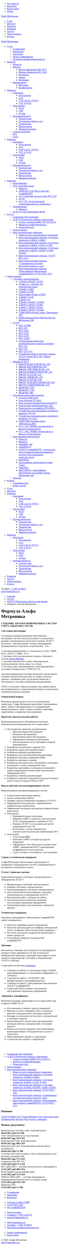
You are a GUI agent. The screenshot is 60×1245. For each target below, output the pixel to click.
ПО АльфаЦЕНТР (16, 1207)
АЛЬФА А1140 (26, 297)
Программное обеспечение (26, 436)
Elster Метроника (9, 16)
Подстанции (25, 95)
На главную (13, 3)
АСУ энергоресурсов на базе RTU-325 (38, 196)
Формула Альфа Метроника (32, 224)
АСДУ (22, 199)
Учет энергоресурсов (23, 186)
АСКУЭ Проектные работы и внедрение (33, 219)
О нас (10, 21)
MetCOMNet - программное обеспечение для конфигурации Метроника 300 (34, 473)
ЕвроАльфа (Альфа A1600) (32, 294)
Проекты (11, 26)
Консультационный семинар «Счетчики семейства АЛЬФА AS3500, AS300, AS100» (38, 250)
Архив (22, 77)
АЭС (21, 98)
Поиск (10, 11)
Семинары (41, 1119)
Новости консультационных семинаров (38, 235)
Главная (11, 596)
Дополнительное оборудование (28, 395)
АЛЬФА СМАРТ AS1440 (31, 310)
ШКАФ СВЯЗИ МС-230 (31, 377)
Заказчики (18, 54)
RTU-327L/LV (26, 351)
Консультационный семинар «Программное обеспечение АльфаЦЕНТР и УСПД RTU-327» (35, 271)
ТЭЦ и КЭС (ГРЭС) (29, 100)
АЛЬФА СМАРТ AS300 (31, 305)
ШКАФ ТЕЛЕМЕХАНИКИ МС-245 (37, 382)
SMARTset (24, 460)
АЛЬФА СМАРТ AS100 (31, 281)
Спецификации (20, 483)
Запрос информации (23, 56)
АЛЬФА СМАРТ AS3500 (31, 302)
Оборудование (14, 34)
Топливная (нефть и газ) (31, 121)
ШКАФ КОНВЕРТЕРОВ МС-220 (35, 372)
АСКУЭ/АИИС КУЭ (11, 1116)
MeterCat (23, 442)
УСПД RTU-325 (15, 1205)
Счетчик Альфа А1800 (18, 1202)
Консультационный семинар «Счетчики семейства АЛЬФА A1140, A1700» (38, 244)
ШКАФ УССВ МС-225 (30, 374)
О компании (19, 49)
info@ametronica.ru (10, 591)
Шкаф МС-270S (26, 390)
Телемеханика (20, 206)
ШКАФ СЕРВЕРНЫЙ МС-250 (34, 385)
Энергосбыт (19, 106)
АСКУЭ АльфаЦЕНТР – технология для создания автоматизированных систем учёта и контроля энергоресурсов (37, 453)
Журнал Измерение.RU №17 (33, 69)
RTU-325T (24, 333)
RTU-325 (23, 328)
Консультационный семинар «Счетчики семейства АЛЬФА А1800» (38, 238)
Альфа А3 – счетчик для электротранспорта (31, 285)
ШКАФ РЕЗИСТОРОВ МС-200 (34, 364)
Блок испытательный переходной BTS (38, 403)
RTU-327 (23, 349)
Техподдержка (20, 230)
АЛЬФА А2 (24, 299)
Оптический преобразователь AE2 (36, 405)
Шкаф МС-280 (26, 392)
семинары (30, 965)
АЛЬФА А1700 (26, 292)
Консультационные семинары (27, 232)
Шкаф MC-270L (27, 387)
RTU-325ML (25, 325)
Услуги (10, 31)
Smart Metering (20, 183)
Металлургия (25, 126)
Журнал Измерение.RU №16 (33, 72)
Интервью (24, 80)
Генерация (18, 93)
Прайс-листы (19, 486)
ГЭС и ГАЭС (25, 103)
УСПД (16, 323)
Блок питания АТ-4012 (30, 400)
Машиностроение (27, 129)
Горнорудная (25, 118)
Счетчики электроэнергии (26, 279)
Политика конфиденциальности (29, 59)
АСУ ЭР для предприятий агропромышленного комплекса (35, 202)
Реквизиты (18, 51)
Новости (11, 23)
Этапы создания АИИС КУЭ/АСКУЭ (37, 222)
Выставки (24, 85)
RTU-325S (24, 336)
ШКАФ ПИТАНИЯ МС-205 (33, 367)
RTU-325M (24, 338)
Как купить (30, 1119)
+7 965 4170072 (18, 589)
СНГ (21, 111)
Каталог (20, 1119)
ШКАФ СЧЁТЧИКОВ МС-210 (34, 369)
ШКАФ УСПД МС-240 (30, 380)
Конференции (25, 87)
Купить (10, 36)
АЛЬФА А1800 (26, 289)
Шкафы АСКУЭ (21, 361)
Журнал (17, 67)
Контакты (12, 6)
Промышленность (22, 116)
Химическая (25, 124)
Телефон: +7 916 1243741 (19, 1215)
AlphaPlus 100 (25, 444)
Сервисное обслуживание (26, 217)
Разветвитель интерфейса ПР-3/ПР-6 (37, 408)
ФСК (21, 108)
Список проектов (21, 131)
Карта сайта (13, 8)
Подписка (24, 75)
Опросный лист (26, 227)
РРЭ (15, 134)
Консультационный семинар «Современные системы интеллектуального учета (33, 263)
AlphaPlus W (25, 447)
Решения (11, 29)
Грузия (22, 113)
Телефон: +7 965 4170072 (19, 1225)
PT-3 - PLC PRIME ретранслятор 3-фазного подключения (36, 427)
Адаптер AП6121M (28, 398)
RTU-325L (24, 330)
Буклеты (17, 478)
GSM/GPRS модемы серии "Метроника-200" (32, 422)
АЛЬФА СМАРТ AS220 (31, 307)
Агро (15, 137)
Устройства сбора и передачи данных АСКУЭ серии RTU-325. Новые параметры (37, 356)
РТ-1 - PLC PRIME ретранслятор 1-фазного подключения (36, 432)
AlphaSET (24, 467)
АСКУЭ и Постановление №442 (29, 212)
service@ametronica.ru (17, 1217)
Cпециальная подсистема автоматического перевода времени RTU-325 (36, 343)
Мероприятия (19, 82)
